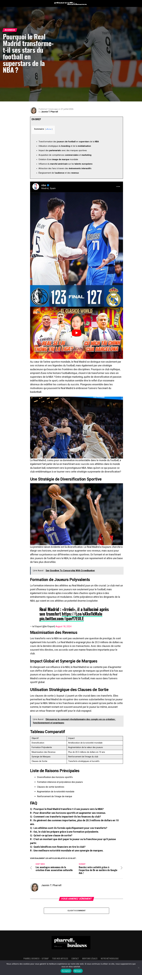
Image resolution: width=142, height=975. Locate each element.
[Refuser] (138, 967)
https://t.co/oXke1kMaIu (82, 614)
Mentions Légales (89, 958)
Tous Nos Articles (60, 958)
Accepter (66, 971)
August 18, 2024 (63, 626)
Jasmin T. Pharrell (49, 112)
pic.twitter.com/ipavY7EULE (61, 618)
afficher (48, 129)
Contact (75, 958)
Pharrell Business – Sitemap (36, 958)
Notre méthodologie (110, 958)
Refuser (77, 971)
